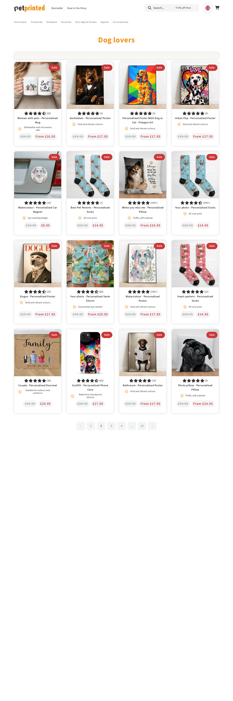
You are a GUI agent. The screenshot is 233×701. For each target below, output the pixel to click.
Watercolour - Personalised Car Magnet (36, 154)
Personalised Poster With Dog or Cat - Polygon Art (140, 67)
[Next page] (152, 426)
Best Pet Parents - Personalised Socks (88, 154)
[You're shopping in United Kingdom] (208, 8)
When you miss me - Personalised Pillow (142, 154)
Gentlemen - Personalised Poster (85, 64)
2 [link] (101, 426)
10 (142, 426)
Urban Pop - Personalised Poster (190, 64)
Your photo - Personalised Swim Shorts (89, 243)
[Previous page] (80, 426)
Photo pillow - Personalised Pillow (191, 331)
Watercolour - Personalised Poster (138, 243)
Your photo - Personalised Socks (190, 154)
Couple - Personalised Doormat (32, 331)
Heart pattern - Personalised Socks (191, 243)
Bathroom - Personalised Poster (137, 331)
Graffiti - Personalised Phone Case (86, 331)
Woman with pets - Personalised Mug (35, 64)
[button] (171, 8)
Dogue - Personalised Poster (30, 243)
